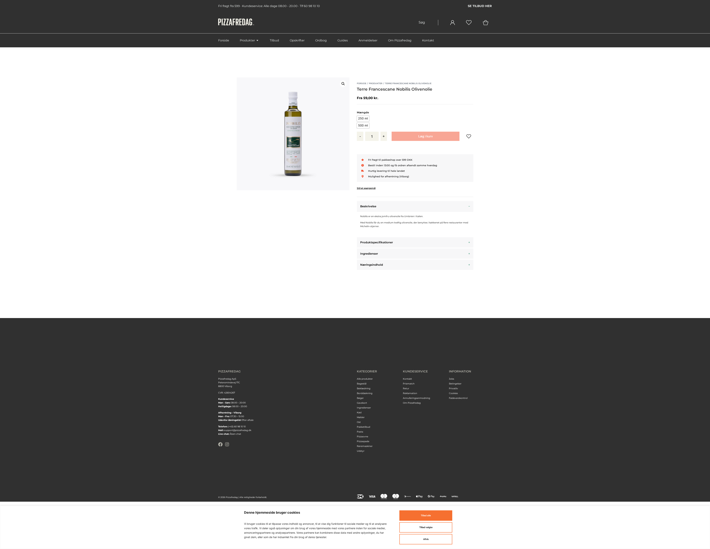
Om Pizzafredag (399, 40)
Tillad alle (426, 515)
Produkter (247, 40)
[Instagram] (227, 444)
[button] (343, 83)
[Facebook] (220, 444)
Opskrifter (297, 40)
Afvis (426, 539)
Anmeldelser (368, 40)
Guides (342, 40)
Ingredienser (369, 253)
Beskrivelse (368, 206)
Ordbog (321, 40)
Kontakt (428, 40)
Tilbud (274, 40)
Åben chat (235, 434)
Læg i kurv (425, 136)
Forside (223, 40)
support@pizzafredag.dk (237, 430)
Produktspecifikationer (376, 242)
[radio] (363, 118)
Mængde (363, 112)
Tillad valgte (425, 527)
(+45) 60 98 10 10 (237, 426)
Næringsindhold (371, 264)
